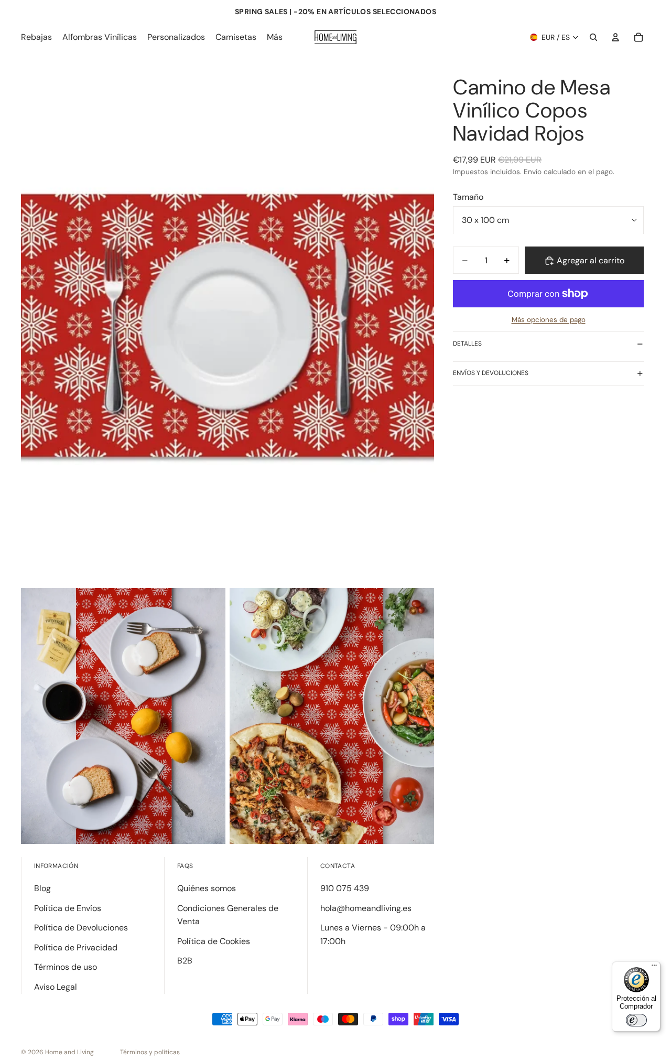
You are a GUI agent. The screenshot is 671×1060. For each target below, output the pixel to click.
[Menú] (654, 967)
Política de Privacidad (75, 947)
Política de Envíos (67, 908)
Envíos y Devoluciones (490, 373)
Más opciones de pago (549, 319)
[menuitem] (275, 37)
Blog (42, 888)
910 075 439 (344, 888)
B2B (184, 960)
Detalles (467, 343)
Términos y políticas (150, 1052)
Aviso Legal (55, 986)
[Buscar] (593, 37)
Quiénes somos (206, 888)
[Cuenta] (615, 37)
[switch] (636, 1020)
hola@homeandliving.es (366, 908)
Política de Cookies (213, 941)
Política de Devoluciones (81, 927)
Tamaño (468, 196)
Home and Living (69, 1052)
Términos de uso (65, 966)
